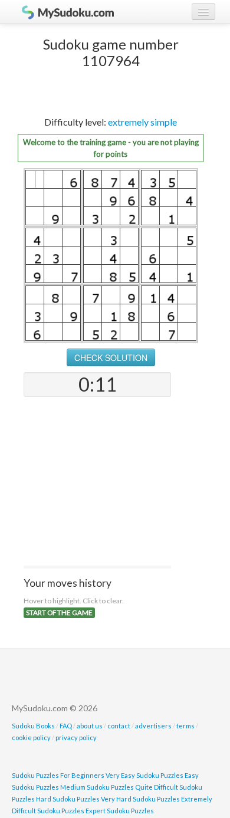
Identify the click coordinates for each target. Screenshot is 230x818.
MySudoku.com (62, 12)
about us (90, 726)
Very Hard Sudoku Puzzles (140, 799)
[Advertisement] (97, 482)
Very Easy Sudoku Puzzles (144, 775)
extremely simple (142, 121)
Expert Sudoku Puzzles (120, 810)
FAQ (66, 726)
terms (185, 726)
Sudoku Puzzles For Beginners (58, 775)
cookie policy (31, 737)
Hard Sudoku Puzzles (68, 799)
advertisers (153, 726)
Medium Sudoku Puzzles (97, 787)
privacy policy (76, 737)
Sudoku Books (33, 726)
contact (118, 726)
